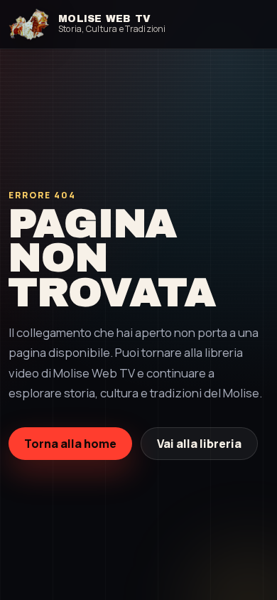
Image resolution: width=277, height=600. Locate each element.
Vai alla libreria (199, 443)
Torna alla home (70, 443)
